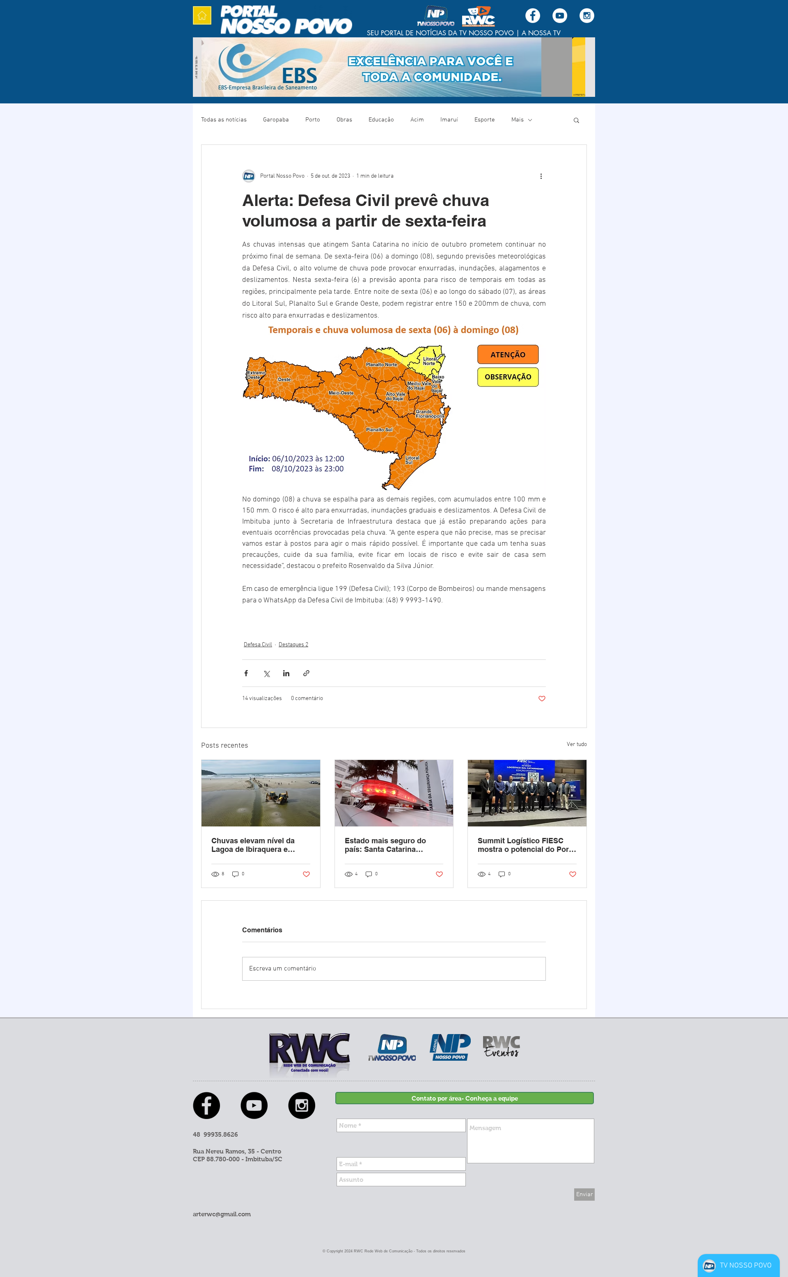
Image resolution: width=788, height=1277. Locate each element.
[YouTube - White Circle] (559, 15)
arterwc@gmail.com (222, 1214)
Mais (517, 120)
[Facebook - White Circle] (532, 15)
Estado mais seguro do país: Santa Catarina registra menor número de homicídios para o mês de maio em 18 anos (390, 845)
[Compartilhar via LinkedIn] (286, 673)
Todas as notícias (224, 120)
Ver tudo (577, 744)
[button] (576, 120)
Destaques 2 (293, 644)
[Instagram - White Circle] (587, 15)
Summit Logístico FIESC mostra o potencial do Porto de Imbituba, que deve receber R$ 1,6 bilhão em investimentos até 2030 (527, 845)
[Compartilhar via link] (306, 673)
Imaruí (449, 120)
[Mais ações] (541, 176)
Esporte (484, 120)
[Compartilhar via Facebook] (246, 673)
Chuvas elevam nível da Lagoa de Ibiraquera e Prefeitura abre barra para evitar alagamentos (256, 845)
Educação (381, 120)
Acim (417, 120)
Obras (344, 120)
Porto (312, 120)
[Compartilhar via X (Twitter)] (266, 673)
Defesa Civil (258, 644)
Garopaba (276, 120)
